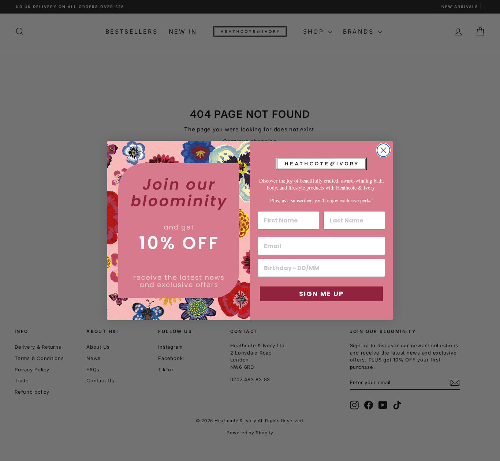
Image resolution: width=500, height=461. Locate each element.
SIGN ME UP (321, 293)
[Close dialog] (383, 150)
